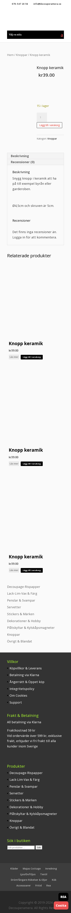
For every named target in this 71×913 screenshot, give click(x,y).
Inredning (51, 868)
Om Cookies (18, 695)
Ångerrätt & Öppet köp (26, 682)
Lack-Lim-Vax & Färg (22, 593)
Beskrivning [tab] (20, 156)
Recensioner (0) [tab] (22, 162)
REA (63, 897)
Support (15, 702)
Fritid (38, 885)
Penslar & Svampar (21, 600)
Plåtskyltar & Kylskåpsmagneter (31, 628)
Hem (10, 55)
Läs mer (14, 356)
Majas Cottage (32, 868)
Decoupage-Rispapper (23, 587)
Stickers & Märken (20, 614)
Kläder (14, 868)
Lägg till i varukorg (49, 125)
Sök (39, 847)
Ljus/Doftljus (28, 874)
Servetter (14, 607)
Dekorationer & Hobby (24, 621)
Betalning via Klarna (24, 675)
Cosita (61, 905)
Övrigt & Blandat (19, 641)
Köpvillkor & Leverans (25, 668)
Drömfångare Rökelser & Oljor (29, 879)
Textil (43, 874)
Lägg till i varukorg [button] (32, 357)
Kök (54, 879)
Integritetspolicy (21, 689)
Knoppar (21, 55)
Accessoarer (23, 885)
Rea (48, 885)
